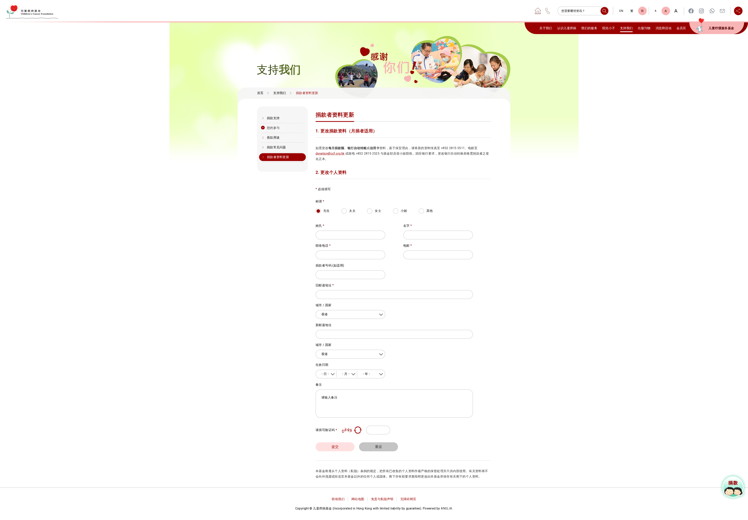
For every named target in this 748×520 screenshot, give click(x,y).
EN (621, 11)
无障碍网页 (408, 499)
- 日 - (325, 374)
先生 (326, 211)
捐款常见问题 (276, 147)
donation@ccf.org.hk (330, 153)
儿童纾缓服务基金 (721, 28)
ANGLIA (446, 508)
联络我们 (338, 499)
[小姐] (405, 216)
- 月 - (345, 374)
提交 (335, 447)
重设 (378, 447)
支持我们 (626, 28)
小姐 (404, 211)
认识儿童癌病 (566, 28)
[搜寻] (604, 11)
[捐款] (733, 487)
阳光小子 (608, 28)
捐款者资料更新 (278, 157)
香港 (324, 314)
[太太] (353, 216)
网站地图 (357, 499)
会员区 (681, 28)
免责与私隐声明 (382, 499)
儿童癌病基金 (32, 11)
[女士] (379, 216)
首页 (260, 93)
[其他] (431, 216)
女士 (378, 211)
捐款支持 (273, 118)
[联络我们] (547, 11)
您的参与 (273, 128)
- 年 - (366, 374)
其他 (429, 211)
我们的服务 (589, 28)
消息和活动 (664, 28)
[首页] (538, 11)
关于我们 (545, 28)
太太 (352, 211)
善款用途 (273, 137)
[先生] (328, 216)
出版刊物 (644, 28)
